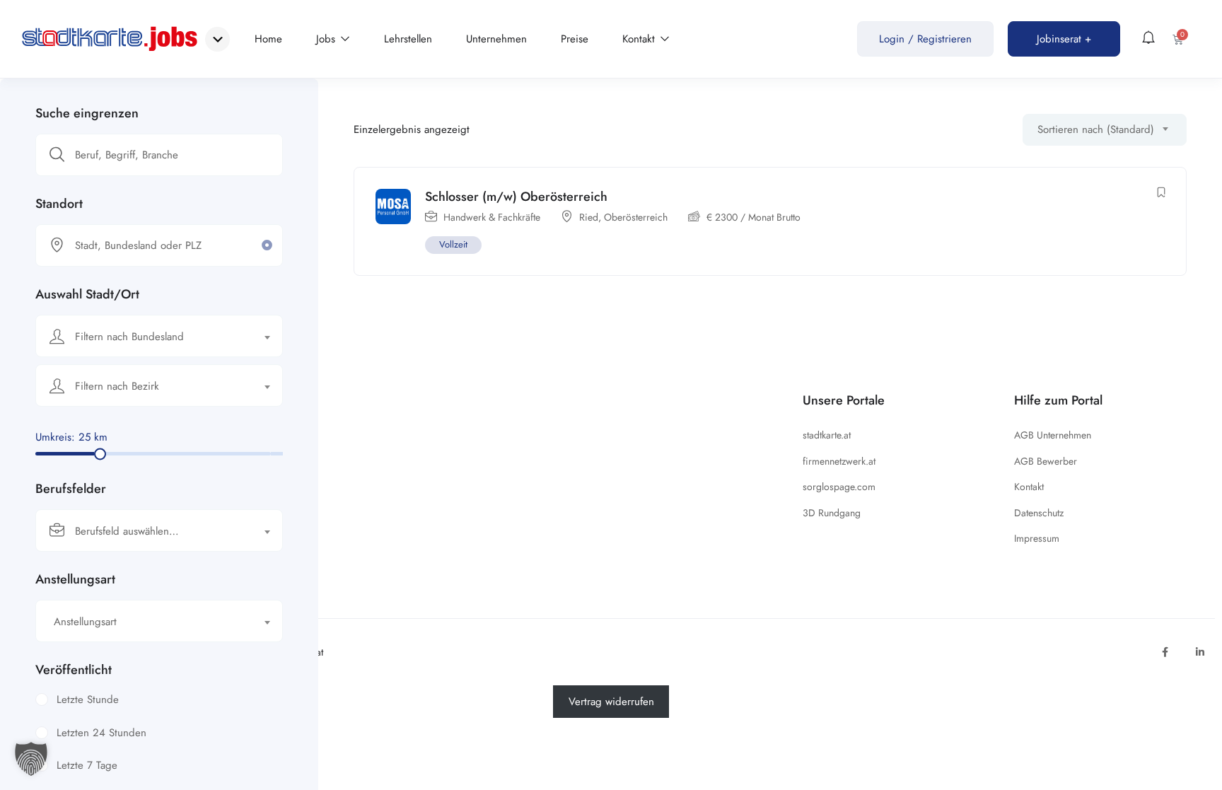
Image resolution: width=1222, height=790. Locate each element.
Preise (574, 39)
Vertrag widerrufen (611, 701)
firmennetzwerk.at (839, 461)
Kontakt (640, 39)
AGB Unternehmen (1052, 435)
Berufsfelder (70, 488)
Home (268, 39)
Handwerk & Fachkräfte (491, 217)
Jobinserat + (1064, 39)
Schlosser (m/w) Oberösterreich (516, 196)
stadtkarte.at (827, 435)
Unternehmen (496, 39)
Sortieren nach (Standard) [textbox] (1095, 129)
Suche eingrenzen (87, 113)
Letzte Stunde (88, 699)
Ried (588, 217)
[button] (31, 759)
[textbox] (150, 336)
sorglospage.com (839, 487)
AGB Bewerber (1045, 461)
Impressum (1036, 538)
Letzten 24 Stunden (101, 732)
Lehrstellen (408, 39)
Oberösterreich (636, 217)
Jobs (327, 39)
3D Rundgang (832, 513)
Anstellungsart (75, 579)
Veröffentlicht (73, 669)
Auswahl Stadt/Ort (87, 294)
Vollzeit (453, 244)
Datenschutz (1039, 513)
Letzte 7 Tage (87, 765)
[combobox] (159, 336)
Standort (59, 203)
